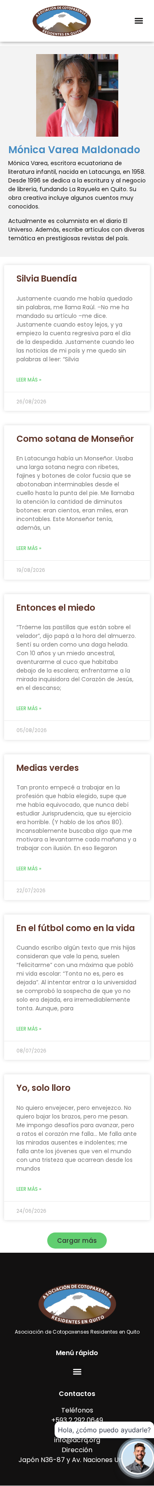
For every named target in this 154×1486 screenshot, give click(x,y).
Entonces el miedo (55, 608)
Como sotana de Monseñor (75, 439)
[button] (138, 21)
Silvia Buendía (46, 278)
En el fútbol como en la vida (75, 928)
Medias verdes (47, 768)
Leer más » (28, 379)
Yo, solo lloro (43, 1088)
